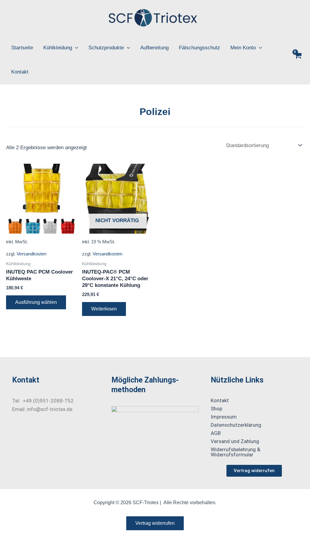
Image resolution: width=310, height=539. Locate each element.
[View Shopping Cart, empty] (298, 60)
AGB (216, 433)
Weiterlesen (104, 308)
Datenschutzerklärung (236, 425)
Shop (216, 409)
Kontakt (19, 72)
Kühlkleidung (57, 48)
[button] (75, 48)
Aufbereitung (154, 48)
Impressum (224, 417)
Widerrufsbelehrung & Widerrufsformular (235, 452)
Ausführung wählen (36, 302)
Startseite (22, 48)
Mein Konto (243, 48)
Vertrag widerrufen (155, 523)
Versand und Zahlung (235, 441)
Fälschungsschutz (199, 48)
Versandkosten (31, 253)
